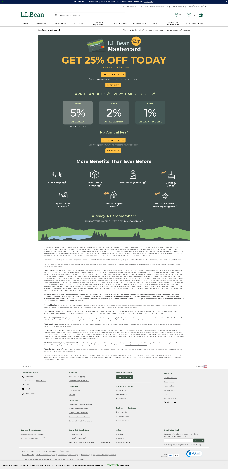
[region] (114, 2)
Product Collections (39, 451)
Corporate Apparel (123, 416)
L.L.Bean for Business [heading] (126, 408)
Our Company (169, 390)
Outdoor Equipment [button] (98, 23)
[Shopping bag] (202, 14)
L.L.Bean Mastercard (77, 438)
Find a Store (121, 390)
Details (187, 436)
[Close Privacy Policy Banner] (224, 465)
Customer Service (129, 6)
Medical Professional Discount (80, 404)
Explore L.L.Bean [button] (194, 23)
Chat (27, 385)
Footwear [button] (79, 23)
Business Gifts (121, 412)
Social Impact (169, 382)
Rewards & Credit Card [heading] (79, 430)
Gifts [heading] (118, 430)
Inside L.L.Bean (169, 386)
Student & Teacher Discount (79, 417)
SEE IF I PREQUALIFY (113, 74)
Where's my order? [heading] (124, 372)
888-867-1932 (41, 381)
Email (28, 389)
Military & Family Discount (78, 413)
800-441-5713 (30, 376)
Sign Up (199, 440)
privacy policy (112, 465)
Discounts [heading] (73, 400)
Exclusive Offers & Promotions (80, 421)
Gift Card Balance (123, 442)
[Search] (56, 15)
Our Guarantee (74, 390)
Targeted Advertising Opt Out (104, 455)
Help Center (30, 393)
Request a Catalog (171, 398)
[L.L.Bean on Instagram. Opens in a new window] (172, 402)
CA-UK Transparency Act (45, 455)
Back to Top (28, 367)
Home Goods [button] (139, 23)
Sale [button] (155, 23)
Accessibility (85, 455)
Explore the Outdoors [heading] (31, 430)
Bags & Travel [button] (121, 23)
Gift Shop (119, 434)
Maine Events (121, 394)
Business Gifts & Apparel (159, 6)
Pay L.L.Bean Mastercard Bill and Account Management (90, 442)
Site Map (25, 451)
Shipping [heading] (73, 372)
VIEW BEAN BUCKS (174, 30)
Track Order (124, 377)
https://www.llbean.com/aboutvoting (85, 338)
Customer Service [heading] (30, 372)
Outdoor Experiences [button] (173, 23)
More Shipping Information (79, 381)
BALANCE (186, 30)
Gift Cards (144, 6)
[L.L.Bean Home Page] (32, 15)
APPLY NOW (113, 85)
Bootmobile (121, 398)
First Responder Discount (78, 408)
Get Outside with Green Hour (33, 438)
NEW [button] (25, 23)
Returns (72, 395)
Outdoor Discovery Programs (32, 434)
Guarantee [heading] (73, 386)
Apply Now (148, 2)
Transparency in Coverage (68, 455)
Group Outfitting (122, 420)
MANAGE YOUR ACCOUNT (155, 30)
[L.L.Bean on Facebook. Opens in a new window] (165, 402)
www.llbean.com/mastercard (115, 286)
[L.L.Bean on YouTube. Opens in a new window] (175, 402)
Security (52, 451)
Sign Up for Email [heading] (171, 430)
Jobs (165, 394)
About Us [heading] (168, 374)
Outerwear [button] (60, 23)
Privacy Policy (195, 445)
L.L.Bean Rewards (177, 6)
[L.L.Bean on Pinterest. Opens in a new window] (168, 402)
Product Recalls (28, 455)
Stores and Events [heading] (124, 386)
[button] (195, 454)
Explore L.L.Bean (170, 378)
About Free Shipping (77, 376)
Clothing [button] (41, 23)
